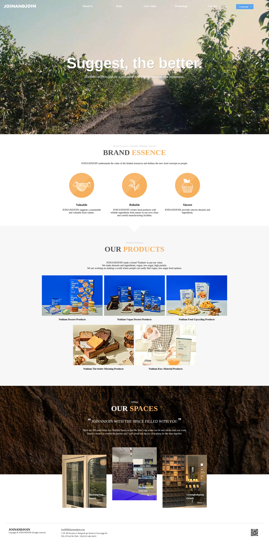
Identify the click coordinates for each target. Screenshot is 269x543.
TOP (264, 511)
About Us (88, 6)
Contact (212, 6)
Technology (181, 6)
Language (243, 6)
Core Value (150, 6)
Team (119, 6)
